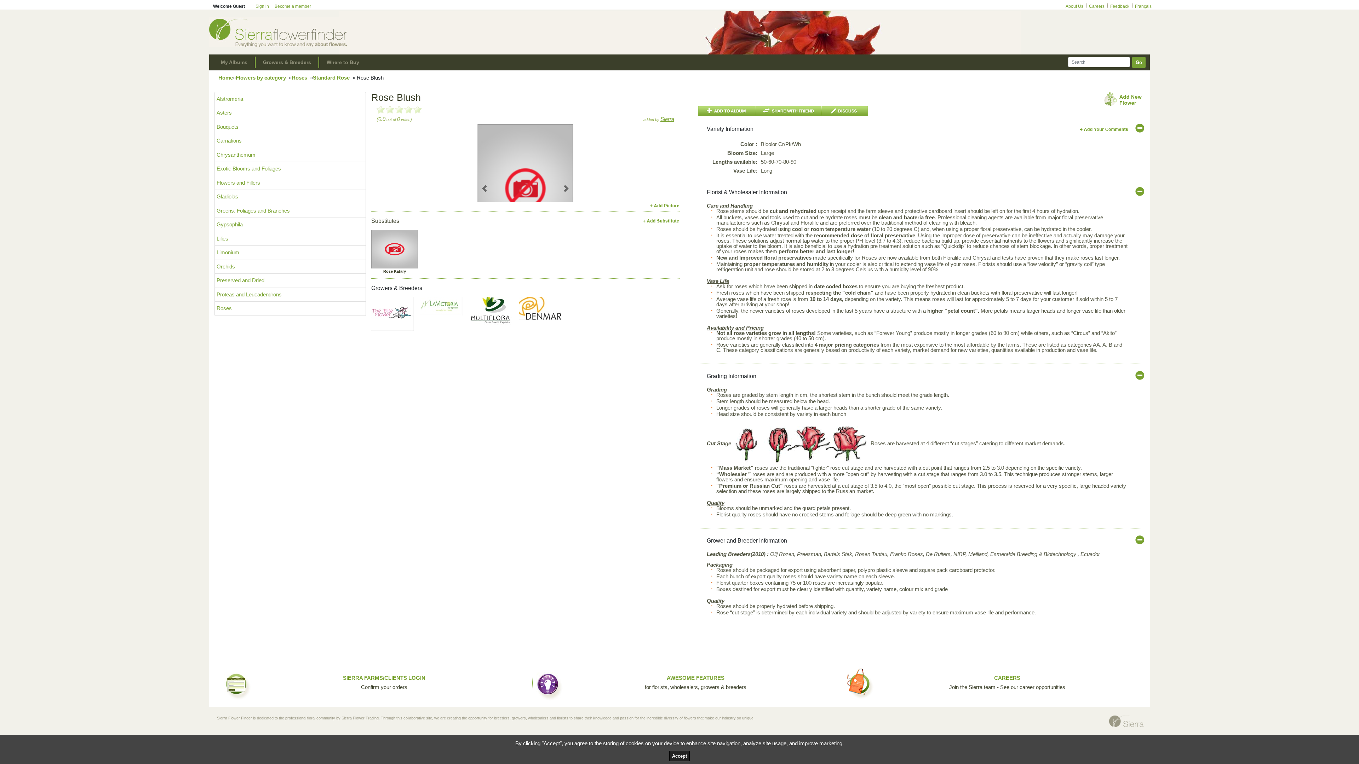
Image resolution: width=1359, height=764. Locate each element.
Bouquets (228, 127)
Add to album (727, 111)
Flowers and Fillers (238, 183)
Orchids (226, 267)
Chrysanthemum (236, 155)
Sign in (262, 6)
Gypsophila (230, 224)
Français (1143, 6)
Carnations (229, 141)
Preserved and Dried (240, 280)
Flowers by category (261, 78)
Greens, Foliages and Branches (253, 211)
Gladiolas (227, 196)
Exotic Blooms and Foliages (249, 169)
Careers (1097, 6)
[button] (484, 188)
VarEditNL (1104, 129)
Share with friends (789, 111)
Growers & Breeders (287, 62)
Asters (224, 113)
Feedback (1119, 6)
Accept (679, 756)
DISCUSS (845, 111)
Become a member (293, 6)
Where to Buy (343, 62)
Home (225, 78)
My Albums (234, 62)
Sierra (667, 119)
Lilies (222, 239)
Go (1139, 62)
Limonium (228, 252)
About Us (1074, 6)
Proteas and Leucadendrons (249, 294)
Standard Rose (332, 78)
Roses (300, 78)
